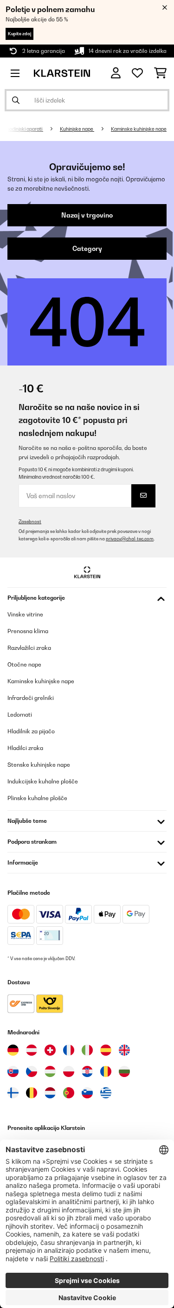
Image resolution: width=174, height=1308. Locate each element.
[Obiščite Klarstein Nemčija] (13, 1050)
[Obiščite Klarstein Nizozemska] (50, 1092)
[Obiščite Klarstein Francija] (68, 1050)
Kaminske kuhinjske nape (139, 129)
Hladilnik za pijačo (31, 731)
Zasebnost (30, 521)
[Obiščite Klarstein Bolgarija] (124, 1071)
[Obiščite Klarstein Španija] (105, 1050)
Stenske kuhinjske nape (38, 764)
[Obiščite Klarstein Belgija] (31, 1092)
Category (87, 248)
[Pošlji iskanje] (15, 100)
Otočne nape (24, 664)
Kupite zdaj (19, 33)
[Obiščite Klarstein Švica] (50, 1050)
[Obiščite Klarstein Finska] (13, 1092)
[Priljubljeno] (137, 73)
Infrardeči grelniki (30, 697)
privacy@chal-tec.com (130, 538)
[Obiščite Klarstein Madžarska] (50, 1071)
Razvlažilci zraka (29, 647)
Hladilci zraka (25, 747)
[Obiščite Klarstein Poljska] (68, 1071)
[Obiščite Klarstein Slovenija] (87, 1092)
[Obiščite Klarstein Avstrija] (31, 1050)
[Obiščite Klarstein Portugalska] (68, 1092)
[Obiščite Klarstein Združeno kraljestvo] (124, 1050)
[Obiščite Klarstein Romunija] (105, 1071)
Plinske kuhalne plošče (37, 798)
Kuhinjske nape (77, 129)
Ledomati (19, 714)
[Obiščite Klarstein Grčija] (105, 1093)
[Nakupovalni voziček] (160, 73)
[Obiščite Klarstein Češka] (31, 1071)
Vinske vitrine (25, 614)
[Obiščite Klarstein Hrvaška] (87, 1071)
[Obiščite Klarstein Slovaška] (13, 1071)
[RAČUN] (116, 73)
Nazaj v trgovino (87, 215)
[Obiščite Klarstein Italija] (87, 1050)
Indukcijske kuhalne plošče (42, 781)
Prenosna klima (27, 631)
